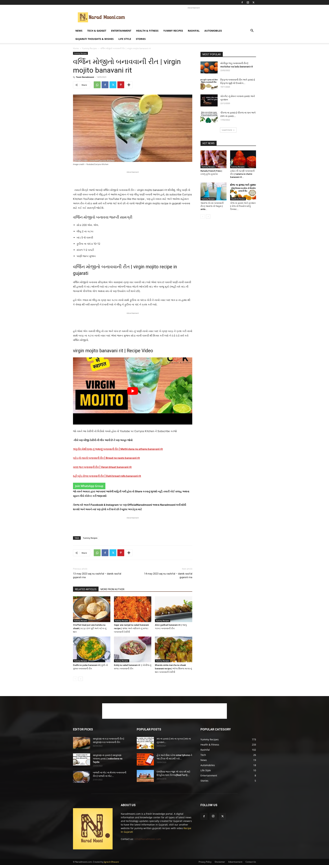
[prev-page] (75, 679)
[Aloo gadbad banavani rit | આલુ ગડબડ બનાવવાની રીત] (173, 609)
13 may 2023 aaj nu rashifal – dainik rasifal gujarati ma (97, 575)
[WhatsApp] (97, 84)
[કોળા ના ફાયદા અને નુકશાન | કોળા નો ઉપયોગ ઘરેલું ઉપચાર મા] (243, 191)
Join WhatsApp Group (89, 486)
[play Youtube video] (132, 391)
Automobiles (213, 30)
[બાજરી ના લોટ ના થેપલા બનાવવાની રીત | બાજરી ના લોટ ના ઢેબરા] (81, 777)
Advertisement (235, 861)
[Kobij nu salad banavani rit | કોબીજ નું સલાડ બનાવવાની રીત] (132, 649)
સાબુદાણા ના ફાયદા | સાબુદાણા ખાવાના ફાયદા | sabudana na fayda (107, 758)
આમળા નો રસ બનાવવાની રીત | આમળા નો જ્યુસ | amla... (212, 206)
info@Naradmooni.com (147, 839)
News (78, 30)
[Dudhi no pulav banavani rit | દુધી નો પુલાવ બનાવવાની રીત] (91, 649)
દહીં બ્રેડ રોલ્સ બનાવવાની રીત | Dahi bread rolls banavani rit (107, 476)
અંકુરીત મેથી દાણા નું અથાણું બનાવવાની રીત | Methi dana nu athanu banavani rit (118, 449)
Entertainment (121, 30)
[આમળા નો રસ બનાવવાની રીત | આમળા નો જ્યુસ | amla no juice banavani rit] (213, 191)
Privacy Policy (205, 861)
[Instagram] (247, 2)
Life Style (124, 39)
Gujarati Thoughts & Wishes (94, 39)
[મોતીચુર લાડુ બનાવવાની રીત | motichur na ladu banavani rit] (209, 67)
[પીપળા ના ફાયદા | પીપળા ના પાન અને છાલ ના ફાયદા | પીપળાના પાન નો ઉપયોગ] (209, 117)
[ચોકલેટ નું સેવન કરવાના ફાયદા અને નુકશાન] (209, 100)
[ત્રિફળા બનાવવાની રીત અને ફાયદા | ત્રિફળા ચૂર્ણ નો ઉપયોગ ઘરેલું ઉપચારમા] (209, 84)
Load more (227, 129)
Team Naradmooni (85, 77)
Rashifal (194, 30)
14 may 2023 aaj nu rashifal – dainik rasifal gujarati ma (168, 575)
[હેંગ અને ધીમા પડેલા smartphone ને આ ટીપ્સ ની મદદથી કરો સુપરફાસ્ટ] (145, 759)
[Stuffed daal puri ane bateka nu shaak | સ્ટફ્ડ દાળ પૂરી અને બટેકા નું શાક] (91, 609)
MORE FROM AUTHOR (112, 589)
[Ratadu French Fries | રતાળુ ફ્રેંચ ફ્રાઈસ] (213, 159)
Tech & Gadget (96, 30)
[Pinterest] (120, 84)
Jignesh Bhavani (111, 861)
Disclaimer (220, 861)
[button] (252, 31)
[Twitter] (253, 2)
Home (76, 48)
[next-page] (80, 679)
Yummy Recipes (173, 30)
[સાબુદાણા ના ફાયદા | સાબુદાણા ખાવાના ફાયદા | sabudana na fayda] (81, 759)
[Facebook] (242, 2)
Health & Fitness (147, 30)
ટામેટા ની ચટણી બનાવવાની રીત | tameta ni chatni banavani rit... (242, 174)
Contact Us (251, 861)
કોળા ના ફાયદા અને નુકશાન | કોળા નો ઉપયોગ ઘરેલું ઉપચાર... (243, 206)
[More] (128, 84)
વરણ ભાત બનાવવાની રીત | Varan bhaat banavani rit (102, 467)
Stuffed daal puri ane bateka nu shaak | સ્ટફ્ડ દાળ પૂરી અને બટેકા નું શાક (89, 628)
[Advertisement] (193, 17)
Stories (141, 39)
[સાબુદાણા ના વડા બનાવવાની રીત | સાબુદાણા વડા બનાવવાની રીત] (81, 743)
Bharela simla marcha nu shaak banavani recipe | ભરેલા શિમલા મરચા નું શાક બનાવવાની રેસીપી (173, 668)
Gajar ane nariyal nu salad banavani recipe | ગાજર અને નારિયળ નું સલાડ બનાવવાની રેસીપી (131, 628)
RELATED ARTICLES (85, 589)
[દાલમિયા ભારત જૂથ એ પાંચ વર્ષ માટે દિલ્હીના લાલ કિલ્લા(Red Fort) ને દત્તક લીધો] (145, 776)
